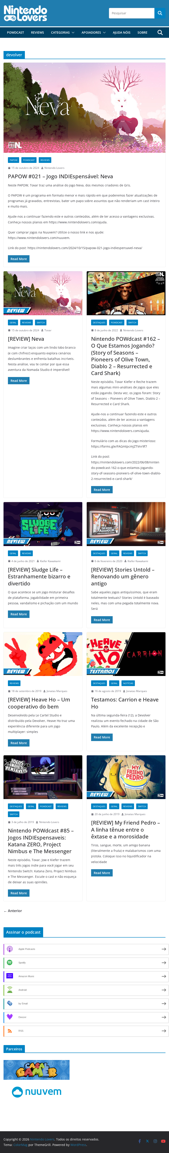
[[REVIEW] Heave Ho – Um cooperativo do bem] (43, 654)
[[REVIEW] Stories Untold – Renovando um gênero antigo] (126, 524)
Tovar (47, 330)
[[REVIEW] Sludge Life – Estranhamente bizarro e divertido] (43, 524)
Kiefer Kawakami (50, 561)
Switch (41, 322)
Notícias (128, 683)
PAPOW (13, 160)
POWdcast (15, 32)
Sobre (142, 32)
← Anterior (13, 910)
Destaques (99, 322)
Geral (13, 322)
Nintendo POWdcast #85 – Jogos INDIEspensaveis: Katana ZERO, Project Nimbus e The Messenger (41, 841)
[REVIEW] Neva (26, 338)
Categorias (60, 32)
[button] (72, 32)
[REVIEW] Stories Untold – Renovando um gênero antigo (122, 576)
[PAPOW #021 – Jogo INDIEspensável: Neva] (84, 108)
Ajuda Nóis (121, 32)
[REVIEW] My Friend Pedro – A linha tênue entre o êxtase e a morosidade (125, 829)
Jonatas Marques (57, 691)
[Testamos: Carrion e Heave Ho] (126, 654)
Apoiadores (91, 32)
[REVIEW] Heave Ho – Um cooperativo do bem (39, 703)
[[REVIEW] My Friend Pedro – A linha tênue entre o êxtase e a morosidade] (126, 777)
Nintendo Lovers (54, 168)
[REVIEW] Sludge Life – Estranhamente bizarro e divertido (39, 576)
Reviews (37, 32)
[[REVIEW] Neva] (43, 293)
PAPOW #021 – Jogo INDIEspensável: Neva (60, 176)
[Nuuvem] (37, 1086)
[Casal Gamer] (37, 1063)
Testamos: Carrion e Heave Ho (125, 703)
